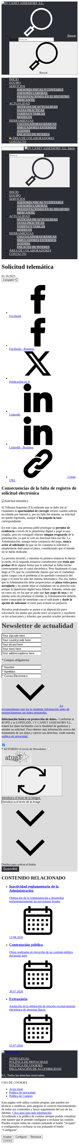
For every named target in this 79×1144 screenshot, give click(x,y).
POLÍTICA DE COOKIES (26, 1065)
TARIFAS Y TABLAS (31, 113)
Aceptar (7, 1136)
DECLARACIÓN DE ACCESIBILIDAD (35, 1068)
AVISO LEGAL (19, 1058)
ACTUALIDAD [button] (19, 103)
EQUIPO (15, 82)
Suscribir (10, 869)
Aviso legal (16, 1089)
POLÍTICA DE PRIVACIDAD (28, 1062)
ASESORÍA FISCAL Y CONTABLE (40, 89)
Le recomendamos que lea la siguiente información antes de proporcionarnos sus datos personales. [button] (35, 709)
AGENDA (23, 131)
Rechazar (36, 1136)
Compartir (9, 280)
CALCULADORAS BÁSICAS (37, 124)
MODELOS (24, 117)
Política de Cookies (21, 1096)
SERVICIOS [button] (17, 86)
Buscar (13, 39)
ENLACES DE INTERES (33, 134)
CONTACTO (17, 141)
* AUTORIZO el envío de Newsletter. (24, 749)
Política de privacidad (22, 1092)
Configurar (21, 1136)
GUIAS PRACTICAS (30, 110)
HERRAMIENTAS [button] (21, 120)
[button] (42, 35)
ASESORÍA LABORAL (32, 93)
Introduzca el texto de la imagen (21, 797)
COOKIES (7, 1141)
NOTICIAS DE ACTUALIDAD (37, 106)
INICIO (14, 79)
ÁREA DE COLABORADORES (33, 138)
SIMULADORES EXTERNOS (36, 127)
